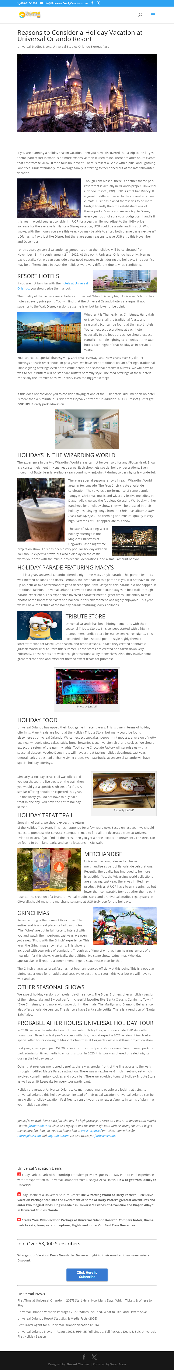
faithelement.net (105, 1136)
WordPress (118, 1364)
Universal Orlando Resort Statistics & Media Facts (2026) (57, 1318)
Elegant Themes (78, 1364)
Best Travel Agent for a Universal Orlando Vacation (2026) (58, 1325)
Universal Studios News (34, 47)
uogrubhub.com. (58, 1136)
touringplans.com (29, 1136)
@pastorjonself (91, 1131)
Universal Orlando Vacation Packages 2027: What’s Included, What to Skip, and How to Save (82, 1312)
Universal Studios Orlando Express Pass (81, 47)
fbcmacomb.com (39, 1126)
